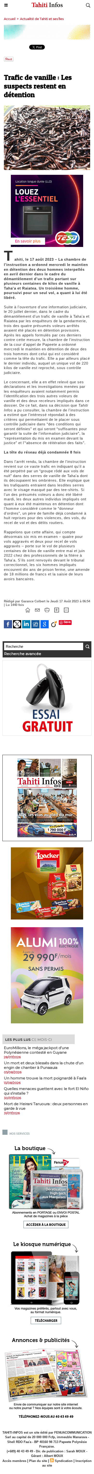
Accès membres (14, 1461)
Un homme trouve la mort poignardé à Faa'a (45, 1078)
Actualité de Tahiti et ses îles (42, 19)
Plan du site (38, 1461)
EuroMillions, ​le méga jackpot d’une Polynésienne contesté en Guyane (36, 1050)
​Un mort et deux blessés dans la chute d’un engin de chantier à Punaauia (43, 1065)
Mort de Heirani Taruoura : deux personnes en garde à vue (46, 1106)
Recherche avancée (22, 653)
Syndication (64, 1461)
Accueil (9, 19)
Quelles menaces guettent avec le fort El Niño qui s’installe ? (46, 1091)
